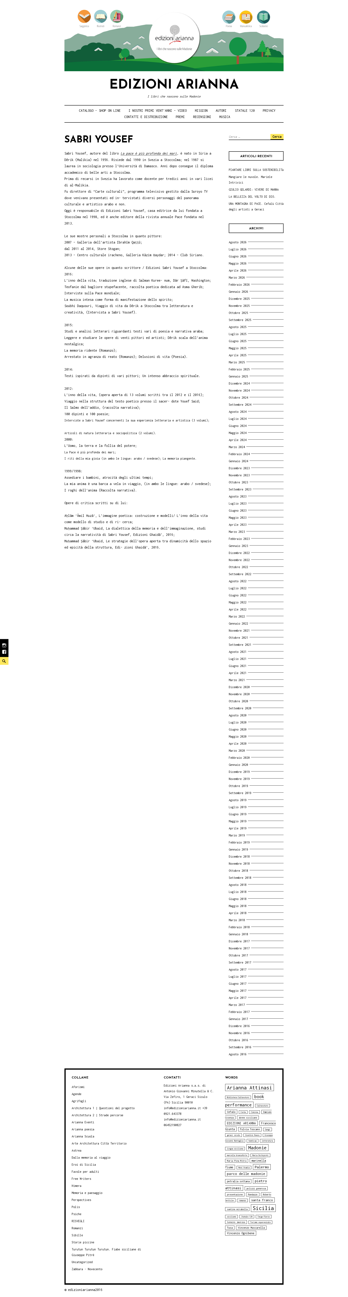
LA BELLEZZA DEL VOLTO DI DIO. (252, 196)
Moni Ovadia (244, 1167)
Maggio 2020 (237, 736)
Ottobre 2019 (238, 786)
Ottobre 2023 (238, 482)
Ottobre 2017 (238, 955)
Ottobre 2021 (238, 637)
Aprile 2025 (237, 355)
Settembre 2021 (240, 644)
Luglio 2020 (237, 722)
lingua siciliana (235, 1149)
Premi (180, 117)
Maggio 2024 (237, 433)
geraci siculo (233, 1135)
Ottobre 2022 (238, 567)
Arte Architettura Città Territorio (99, 1143)
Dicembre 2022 (239, 553)
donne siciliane (248, 1117)
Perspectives (81, 1200)
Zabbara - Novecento (87, 1269)
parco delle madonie (246, 1174)
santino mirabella (237, 1209)
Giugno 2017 (237, 983)
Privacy (269, 110)
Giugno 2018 (237, 899)
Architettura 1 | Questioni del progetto (103, 1108)
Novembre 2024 (239, 390)
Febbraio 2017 (239, 1012)
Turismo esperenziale (260, 1222)
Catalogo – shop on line (100, 110)
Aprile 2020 (237, 743)
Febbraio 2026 (239, 284)
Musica (224, 117)
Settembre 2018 (240, 877)
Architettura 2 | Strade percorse (97, 1115)
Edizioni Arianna (174, 85)
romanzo (242, 1200)
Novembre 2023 (239, 475)
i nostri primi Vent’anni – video (158, 110)
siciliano (231, 1216)
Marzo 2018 (237, 920)
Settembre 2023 (240, 489)
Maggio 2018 (237, 906)
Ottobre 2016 (238, 1040)
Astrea (76, 1150)
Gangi (267, 1129)
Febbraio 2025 (239, 369)
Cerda (243, 1112)
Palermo (262, 1167)
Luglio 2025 (237, 334)
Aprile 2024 (237, 440)
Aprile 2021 (237, 673)
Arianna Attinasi (249, 1087)
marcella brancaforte (237, 1155)
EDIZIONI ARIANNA (241, 1123)
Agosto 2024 (237, 411)
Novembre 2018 (239, 863)
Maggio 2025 (237, 348)
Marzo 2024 (237, 447)
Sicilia (263, 1208)
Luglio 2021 (237, 659)
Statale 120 (245, 110)
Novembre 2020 (239, 694)
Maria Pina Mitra (236, 1160)
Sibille (77, 1235)
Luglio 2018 (237, 892)
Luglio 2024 (237, 418)
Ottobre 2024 (238, 397)
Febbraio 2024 (239, 454)
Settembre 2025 (240, 320)
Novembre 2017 (239, 948)
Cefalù (231, 1111)
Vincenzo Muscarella (251, 1227)
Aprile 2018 (237, 913)
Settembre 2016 (240, 1047)
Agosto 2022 (237, 581)
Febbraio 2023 (239, 538)
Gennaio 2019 (238, 849)
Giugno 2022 (237, 595)
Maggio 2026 (237, 263)
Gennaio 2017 (238, 1019)
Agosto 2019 (237, 800)
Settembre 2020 (240, 708)
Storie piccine (83, 1242)
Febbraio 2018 (239, 927)
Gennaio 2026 (238, 291)
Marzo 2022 (237, 616)
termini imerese (236, 1222)
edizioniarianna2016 (85, 1290)
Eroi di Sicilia (84, 1164)
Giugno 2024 (237, 425)
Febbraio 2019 (239, 842)
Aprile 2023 (237, 524)
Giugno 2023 (237, 510)
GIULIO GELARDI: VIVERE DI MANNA (254, 189)
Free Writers (81, 1178)
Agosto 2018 (237, 884)
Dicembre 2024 (239, 383)
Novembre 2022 (239, 560)
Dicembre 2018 (239, 856)
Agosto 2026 (237, 242)
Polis (76, 1207)
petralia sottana (238, 1181)
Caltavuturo (262, 1106)
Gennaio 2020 (238, 764)
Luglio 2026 (237, 249)
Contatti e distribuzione (146, 117)
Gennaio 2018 (238, 934)
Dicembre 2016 (239, 1026)
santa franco (262, 1200)
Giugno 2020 (237, 729)
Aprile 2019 (237, 828)
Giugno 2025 (237, 341)
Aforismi (78, 1087)
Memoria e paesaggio (87, 1193)
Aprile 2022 (237, 609)
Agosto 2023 (237, 496)
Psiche (76, 1214)
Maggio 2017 (237, 990)
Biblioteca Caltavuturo (238, 1097)
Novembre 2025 (239, 305)
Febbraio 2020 (239, 757)
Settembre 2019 (240, 793)
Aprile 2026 (237, 270)
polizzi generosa (256, 1188)
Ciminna (254, 1112)
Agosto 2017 (237, 969)
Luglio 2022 (237, 588)
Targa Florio (264, 1216)
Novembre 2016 (239, 1033)
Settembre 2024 (240, 404)
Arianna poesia (83, 1129)
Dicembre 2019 (239, 771)
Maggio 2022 (237, 602)
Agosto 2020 (237, 715)
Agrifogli (79, 1101)
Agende (76, 1094)
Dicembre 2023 (239, 468)
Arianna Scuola (83, 1136)
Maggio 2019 (237, 821)
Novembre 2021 (239, 630)
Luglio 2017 (237, 976)
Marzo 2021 (237, 680)
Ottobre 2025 (238, 313)
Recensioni (202, 117)
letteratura (267, 1141)
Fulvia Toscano (250, 1129)
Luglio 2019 (237, 807)
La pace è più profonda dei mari (149, 153)
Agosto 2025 (237, 327)
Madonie (257, 1147)
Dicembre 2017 (239, 941)
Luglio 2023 (237, 503)
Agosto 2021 (237, 651)
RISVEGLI (78, 1221)
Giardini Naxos (252, 1135)
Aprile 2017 (237, 997)
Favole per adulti (85, 1171)
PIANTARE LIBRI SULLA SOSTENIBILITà (256, 169)
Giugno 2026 (237, 256)
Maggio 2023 (237, 517)
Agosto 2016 (237, 1054)
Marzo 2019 (237, 835)
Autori (221, 110)
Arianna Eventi (83, 1122)
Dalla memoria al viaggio (91, 1157)
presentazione (235, 1194)
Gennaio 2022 (238, 623)
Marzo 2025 (237, 362)
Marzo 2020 (237, 750)
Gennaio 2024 (238, 461)
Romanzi (77, 1228)
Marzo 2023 (237, 531)
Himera (76, 1185)
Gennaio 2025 (238, 376)
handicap (253, 1141)
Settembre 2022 (240, 574)
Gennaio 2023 (238, 546)
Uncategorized (82, 1262)
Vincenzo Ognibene (240, 1233)
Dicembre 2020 (239, 687)
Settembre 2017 (240, 962)
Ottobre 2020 (238, 701)
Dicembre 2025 (239, 298)
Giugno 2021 (237, 666)
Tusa (230, 1227)
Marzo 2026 (237, 277)
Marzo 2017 (237, 1004)
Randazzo (253, 1194)
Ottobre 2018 (238, 870)
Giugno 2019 (237, 814)
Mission (201, 110)
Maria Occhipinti (260, 1155)
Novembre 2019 (239, 779)
